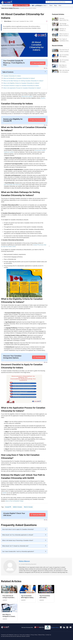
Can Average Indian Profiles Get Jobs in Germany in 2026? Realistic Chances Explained (64, 24)
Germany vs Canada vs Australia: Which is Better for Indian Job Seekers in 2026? (64, 29)
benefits (43, 98)
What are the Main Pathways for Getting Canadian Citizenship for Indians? (23, 80)
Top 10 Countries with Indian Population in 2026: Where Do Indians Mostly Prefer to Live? (64, 60)
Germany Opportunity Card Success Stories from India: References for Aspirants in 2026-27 (64, 19)
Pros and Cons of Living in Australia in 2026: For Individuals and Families (64, 50)
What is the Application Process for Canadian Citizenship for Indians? (22, 88)
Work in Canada (28, 507)
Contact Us (48, 634)
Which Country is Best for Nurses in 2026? (64, 34)
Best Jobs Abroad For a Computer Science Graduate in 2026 (64, 71)
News (60, 5)
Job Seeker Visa (21, 5)
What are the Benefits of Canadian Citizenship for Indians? (19, 78)
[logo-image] (6, 2)
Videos (50, 5)
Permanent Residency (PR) (8, 5)
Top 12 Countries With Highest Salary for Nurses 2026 (64, 55)
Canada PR (8, 507)
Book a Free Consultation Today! (14, 501)
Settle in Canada (17, 507)
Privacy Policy (34, 634)
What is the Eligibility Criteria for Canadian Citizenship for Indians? (21, 83)
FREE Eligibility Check (41, 5)
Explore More (55, 627)
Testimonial (16, 8)
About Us (16, 634)
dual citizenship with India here (12, 184)
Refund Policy (41, 634)
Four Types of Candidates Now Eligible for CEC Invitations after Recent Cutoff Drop (63, 40)
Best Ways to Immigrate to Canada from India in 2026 (64, 66)
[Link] (55, 50)
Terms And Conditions (25, 634)
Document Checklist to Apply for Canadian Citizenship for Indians (21, 85)
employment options (26, 96)
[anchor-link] (5, 627)
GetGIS (4, 492)
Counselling (9, 8)
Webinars (4, 8)
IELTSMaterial (10, 634)
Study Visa (30, 5)
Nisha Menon (7, 21)
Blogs (55, 5)
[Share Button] (47, 21)
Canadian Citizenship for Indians (12, 76)
